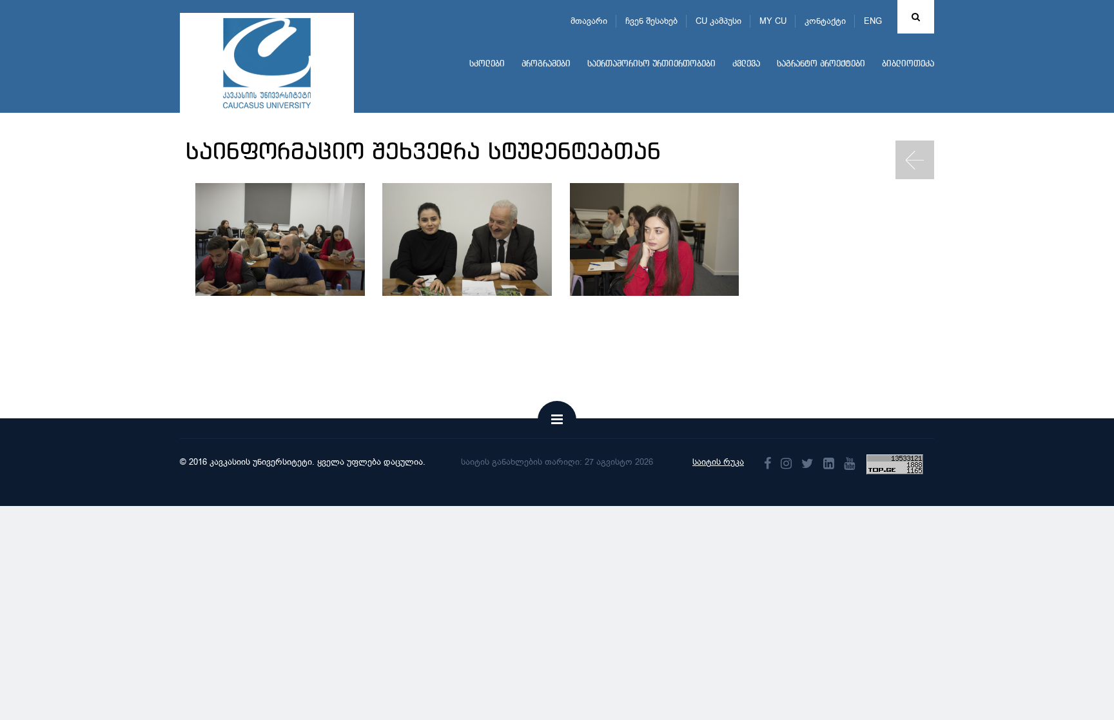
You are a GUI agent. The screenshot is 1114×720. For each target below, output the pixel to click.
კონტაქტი (825, 20)
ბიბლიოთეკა (908, 64)
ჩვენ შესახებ (651, 20)
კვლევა (746, 64)
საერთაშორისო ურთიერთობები (651, 64)
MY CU (773, 20)
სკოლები (487, 64)
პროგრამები (546, 64)
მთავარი (589, 20)
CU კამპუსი (718, 20)
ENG (873, 20)
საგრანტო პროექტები (821, 64)
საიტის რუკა (718, 461)
